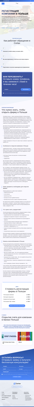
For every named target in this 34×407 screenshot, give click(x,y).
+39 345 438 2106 (6, 0)
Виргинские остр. (15, 398)
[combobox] (25, 366)
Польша (13, 396)
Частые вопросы (5, 397)
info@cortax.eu (27, 396)
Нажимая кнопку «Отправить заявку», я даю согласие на (16, 93)
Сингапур (13, 397)
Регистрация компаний (6, 395)
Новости (3, 399)
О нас (3, 392)
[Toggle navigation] (31, 3)
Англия (13, 395)
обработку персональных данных (24, 93)
